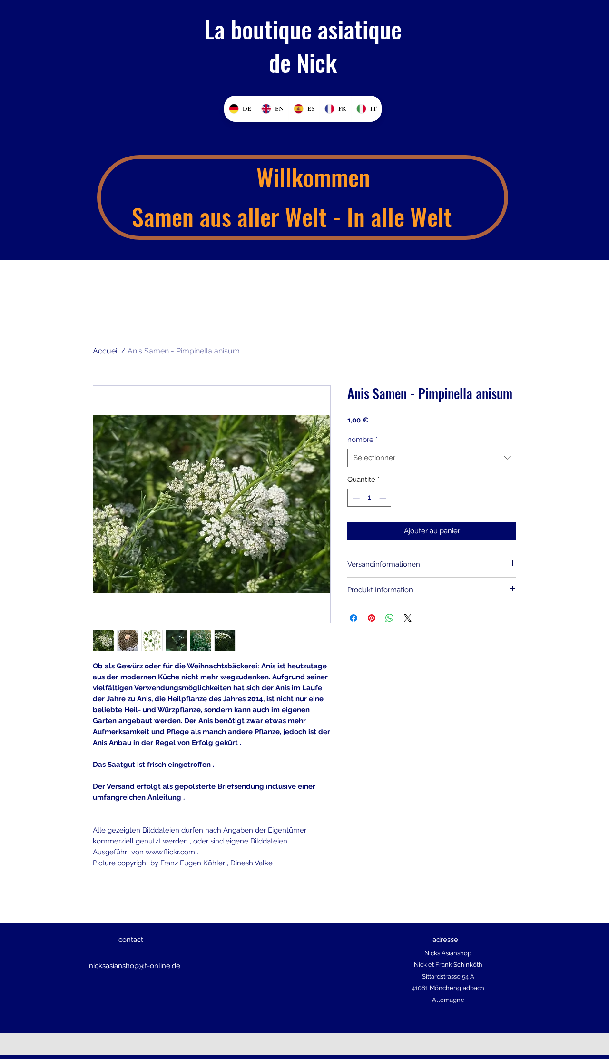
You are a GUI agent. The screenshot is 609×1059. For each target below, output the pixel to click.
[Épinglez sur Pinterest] (371, 618)
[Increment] (383, 498)
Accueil (106, 350)
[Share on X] (407, 618)
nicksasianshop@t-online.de (134, 965)
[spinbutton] (369, 498)
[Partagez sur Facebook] (353, 618)
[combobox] (431, 458)
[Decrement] (355, 498)
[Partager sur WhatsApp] (389, 618)
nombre (362, 439)
